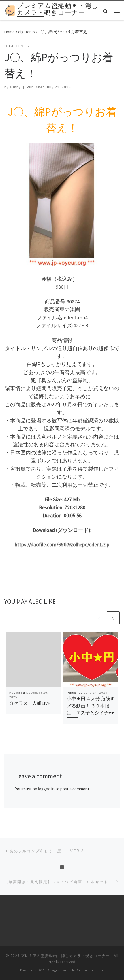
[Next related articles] (113, 617)
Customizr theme (90, 970)
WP (41, 970)
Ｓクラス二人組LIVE (29, 703)
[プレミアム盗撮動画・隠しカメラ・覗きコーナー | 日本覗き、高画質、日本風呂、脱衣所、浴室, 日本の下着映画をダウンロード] (9, 10)
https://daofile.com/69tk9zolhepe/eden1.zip (62, 544)
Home (9, 31)
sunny (15, 87)
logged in (46, 789)
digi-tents (26, 31)
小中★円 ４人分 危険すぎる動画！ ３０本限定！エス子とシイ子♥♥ (91, 705)
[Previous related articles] (99, 617)
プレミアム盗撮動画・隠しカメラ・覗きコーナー (65, 955)
